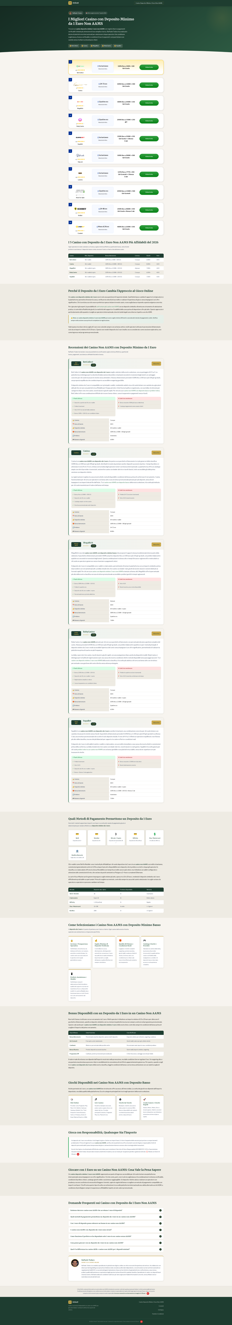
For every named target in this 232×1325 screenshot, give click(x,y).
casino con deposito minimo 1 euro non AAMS (107, 571)
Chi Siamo (161, 1310)
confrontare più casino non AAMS (107, 307)
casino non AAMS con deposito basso (116, 482)
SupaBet (118, 45)
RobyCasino (107, 45)
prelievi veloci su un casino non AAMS (89, 749)
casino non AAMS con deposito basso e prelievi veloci (142, 391)
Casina (84, 45)
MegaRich (95, 45)
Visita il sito (149, 67)
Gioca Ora (156, 363)
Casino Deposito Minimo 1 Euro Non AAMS (149, 3)
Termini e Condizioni (158, 1314)
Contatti (161, 1306)
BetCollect (74, 45)
